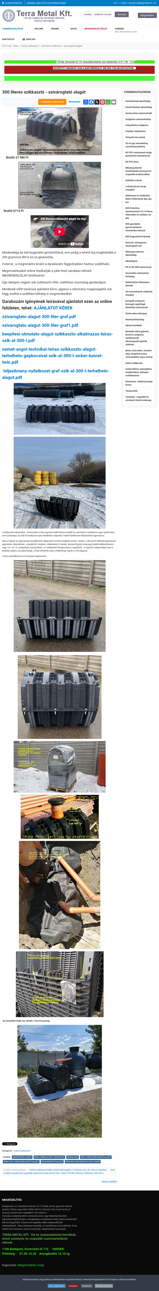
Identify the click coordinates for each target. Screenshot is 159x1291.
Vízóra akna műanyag (136, 313)
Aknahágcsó (131, 261)
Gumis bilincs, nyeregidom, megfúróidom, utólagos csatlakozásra (138, 372)
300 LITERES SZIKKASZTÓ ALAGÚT (96, 1157)
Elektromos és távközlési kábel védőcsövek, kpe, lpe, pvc (138, 198)
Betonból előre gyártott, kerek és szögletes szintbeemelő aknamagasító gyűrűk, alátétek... (137, 338)
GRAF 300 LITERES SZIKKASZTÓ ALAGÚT (22, 1162)
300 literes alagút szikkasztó (50, 1157)
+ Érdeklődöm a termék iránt (52, 102)
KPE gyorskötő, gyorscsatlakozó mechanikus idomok (135, 227)
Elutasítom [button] (73, 1285)
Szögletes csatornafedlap (138, 119)
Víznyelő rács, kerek (135, 137)
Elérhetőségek (13, 3)
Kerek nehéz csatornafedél (138, 113)
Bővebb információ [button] (104, 1285)
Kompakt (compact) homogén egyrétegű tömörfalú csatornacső (136, 304)
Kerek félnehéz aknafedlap (138, 107)
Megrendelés (147, 15)
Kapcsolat (9, 1265)
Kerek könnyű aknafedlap (137, 101)
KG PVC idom (132, 162)
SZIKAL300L (73, 1157)
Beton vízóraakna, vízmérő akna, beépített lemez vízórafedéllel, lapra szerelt (138, 353)
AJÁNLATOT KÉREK (53, 307)
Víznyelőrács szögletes (136, 125)
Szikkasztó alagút (23, 1157)
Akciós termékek (133, 325)
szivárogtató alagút (52, 1162)
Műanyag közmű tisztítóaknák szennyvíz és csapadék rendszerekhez (138, 171)
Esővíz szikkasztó (22, 1151)
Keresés (122, 14)
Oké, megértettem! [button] (56, 1285)
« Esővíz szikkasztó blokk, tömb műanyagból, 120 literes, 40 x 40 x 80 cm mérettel (67, 1170)
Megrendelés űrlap (31, 1265)
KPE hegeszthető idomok (137, 236)
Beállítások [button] (86, 1285)
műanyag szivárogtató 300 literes (83, 1162)
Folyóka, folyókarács (135, 131)
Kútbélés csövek (133, 180)
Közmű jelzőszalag (134, 319)
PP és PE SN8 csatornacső (138, 267)
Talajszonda (131, 391)
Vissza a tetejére (109, 1181)
